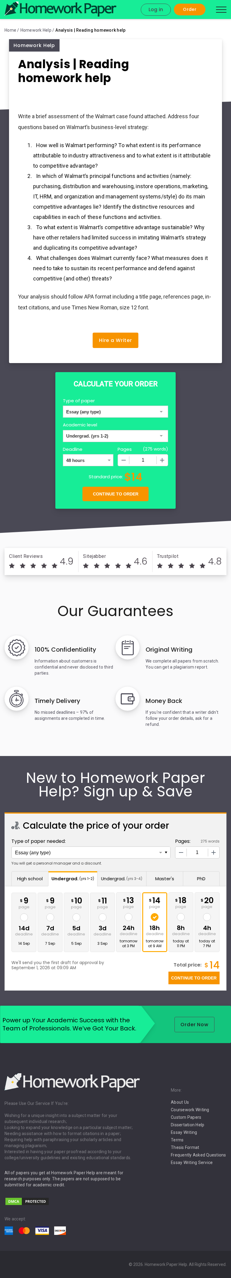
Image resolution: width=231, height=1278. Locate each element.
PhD (201, 878)
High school (30, 878)
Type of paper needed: (38, 841)
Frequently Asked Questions (198, 1155)
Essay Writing (184, 1132)
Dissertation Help (187, 1124)
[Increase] (162, 460)
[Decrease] (123, 460)
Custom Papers (186, 1117)
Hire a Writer (115, 340)
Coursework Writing (190, 1109)
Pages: (182, 841)
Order (189, 9)
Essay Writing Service (192, 1162)
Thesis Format (185, 1147)
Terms (177, 1139)
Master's (164, 878)
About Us (180, 1102)
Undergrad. (72, 878)
